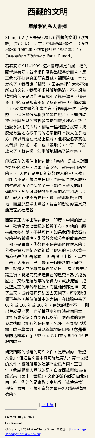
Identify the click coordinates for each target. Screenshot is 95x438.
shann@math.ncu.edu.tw (22, 434)
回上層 (48, 404)
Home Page (78, 429)
